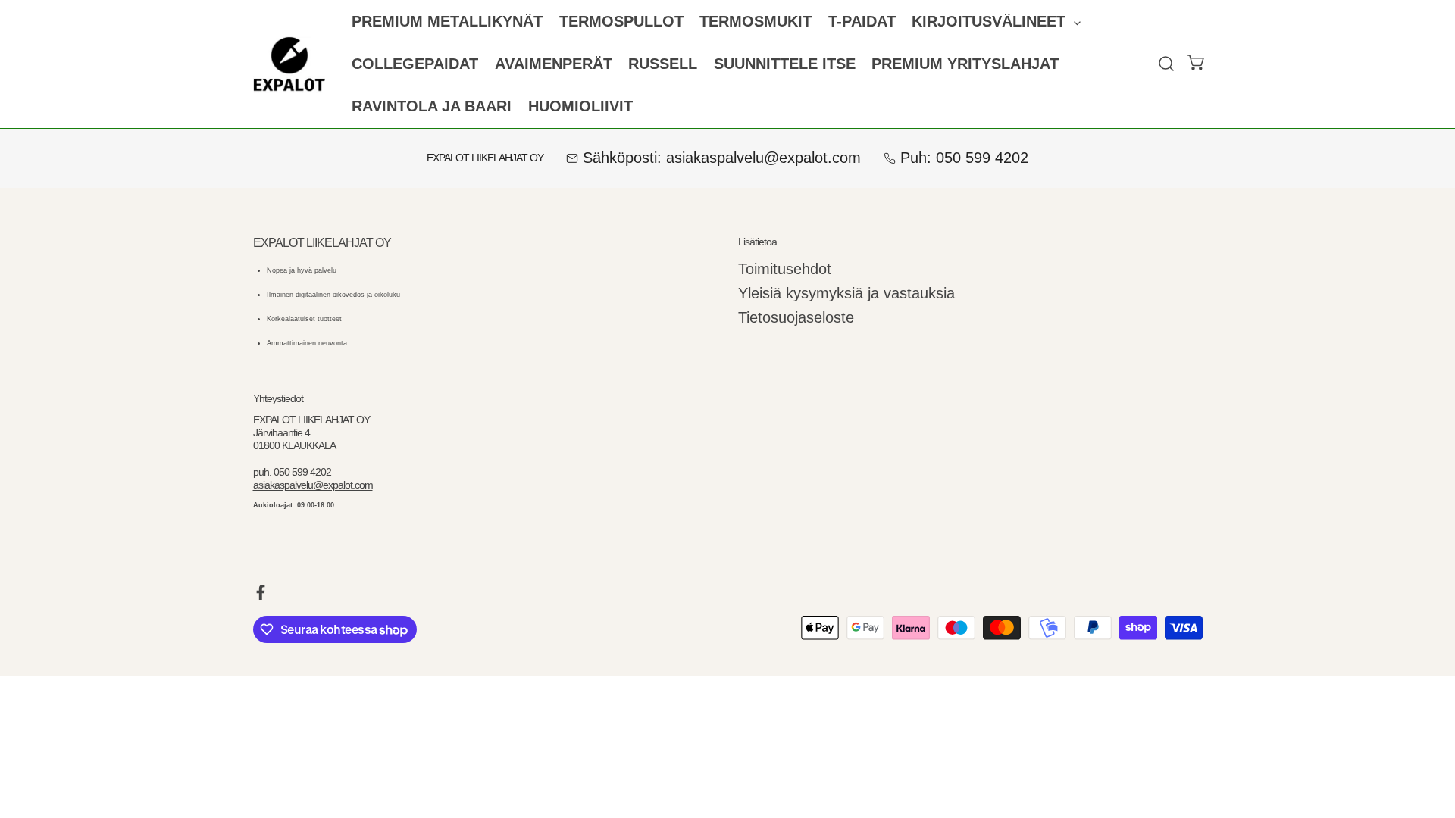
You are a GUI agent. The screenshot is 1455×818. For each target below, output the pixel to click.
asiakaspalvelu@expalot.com (763, 157)
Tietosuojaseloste (796, 317)
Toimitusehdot (784, 269)
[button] (996, 22)
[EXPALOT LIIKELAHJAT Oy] (289, 64)
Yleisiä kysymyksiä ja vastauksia (846, 293)
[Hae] (1166, 64)
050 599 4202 (982, 157)
